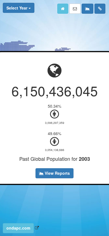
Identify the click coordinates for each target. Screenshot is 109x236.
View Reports (57, 173)
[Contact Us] (74, 9)
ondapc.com (18, 228)
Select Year (17, 8)
